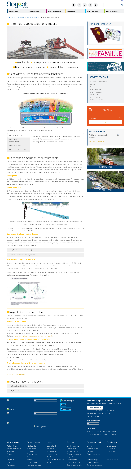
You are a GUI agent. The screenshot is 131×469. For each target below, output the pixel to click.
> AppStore (93, 141)
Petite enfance (12, 446)
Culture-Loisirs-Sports (54, 11)
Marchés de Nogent (96, 100)
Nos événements (52, 451)
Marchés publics (95, 95)
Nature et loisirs (52, 454)
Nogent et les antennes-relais (30, 67)
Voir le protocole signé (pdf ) (16, 374)
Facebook (90, 431)
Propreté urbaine (72, 457)
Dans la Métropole (111, 11)
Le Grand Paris (112, 451)
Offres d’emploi (95, 97)
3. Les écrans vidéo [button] (15, 146)
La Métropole (111, 446)
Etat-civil (92, 84)
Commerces (31, 457)
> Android (101, 141)
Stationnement (32, 454)
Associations (11, 465)
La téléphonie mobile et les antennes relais (54, 62)
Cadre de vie (71, 11)
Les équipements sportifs (55, 460)
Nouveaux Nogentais (34, 465)
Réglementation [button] (16, 391)
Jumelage (50, 462)
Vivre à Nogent (13, 11)
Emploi (9, 462)
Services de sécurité (73, 462)
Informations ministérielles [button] (19, 386)
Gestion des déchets (74, 454)
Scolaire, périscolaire (14, 449)
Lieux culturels (51, 446)
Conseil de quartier (93, 462)
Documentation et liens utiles (63, 67)
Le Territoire (111, 449)
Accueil (13, 17)
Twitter (99, 431)
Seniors (9, 454)
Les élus (89, 446)
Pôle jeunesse (11, 451)
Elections (92, 87)
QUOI (92, 114)
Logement (10, 460)
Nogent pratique (33, 11)
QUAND (93, 118)
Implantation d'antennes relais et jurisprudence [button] (25, 250)
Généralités (23, 62)
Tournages (50, 449)
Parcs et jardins (72, 449)
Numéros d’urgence (33, 462)
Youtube (113, 431)
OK (105, 122)
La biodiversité (72, 460)
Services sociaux (12, 457)
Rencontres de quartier (94, 465)
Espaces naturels (72, 451)
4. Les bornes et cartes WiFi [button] (17, 150)
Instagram (106, 431)
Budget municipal (92, 460)
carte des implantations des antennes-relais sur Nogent (33, 336)
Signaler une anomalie (74, 465)
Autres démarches (96, 89)
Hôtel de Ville (31, 446)
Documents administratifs (98, 82)
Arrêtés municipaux (96, 92)
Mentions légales (112, 459)
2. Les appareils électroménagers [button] (14, 141)
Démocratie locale (92, 11)
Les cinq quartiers (73, 446)
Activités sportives (53, 457)
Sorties (29, 460)
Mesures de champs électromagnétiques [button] (23, 255)
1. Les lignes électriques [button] (16, 135)
